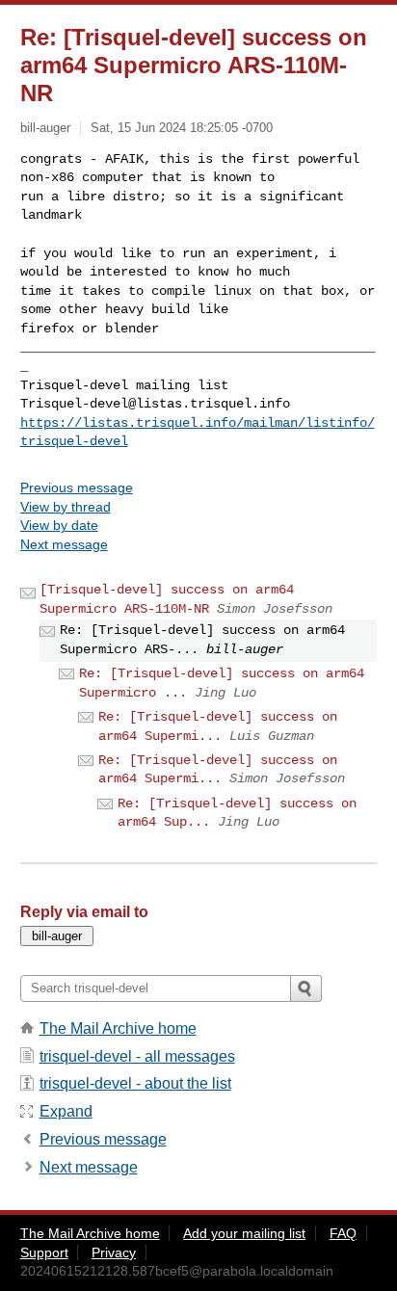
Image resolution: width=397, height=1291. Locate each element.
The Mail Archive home (118, 1028)
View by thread (65, 506)
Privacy (114, 1252)
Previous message (76, 487)
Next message (64, 544)
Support (44, 1252)
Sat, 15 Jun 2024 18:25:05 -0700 (182, 127)
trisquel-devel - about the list (135, 1083)
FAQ (343, 1233)
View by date (59, 525)
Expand (66, 1111)
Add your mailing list (244, 1233)
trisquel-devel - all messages (137, 1056)
